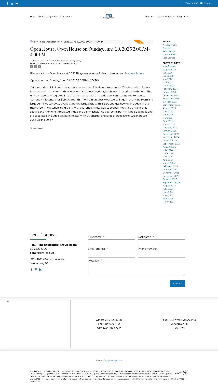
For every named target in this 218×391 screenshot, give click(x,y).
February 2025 (170, 127)
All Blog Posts (169, 45)
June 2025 (168, 114)
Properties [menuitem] (65, 16)
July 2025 (167, 111)
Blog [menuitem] (179, 16)
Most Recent (169, 66)
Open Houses (169, 54)
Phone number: (147, 248)
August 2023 (169, 185)
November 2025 (171, 98)
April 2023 (168, 198)
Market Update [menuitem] (165, 16)
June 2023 (168, 192)
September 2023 (171, 182)
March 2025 (169, 124)
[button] (189, 3)
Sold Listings (169, 58)
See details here (134, 73)
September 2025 (171, 105)
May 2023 (167, 195)
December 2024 (171, 134)
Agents (166, 48)
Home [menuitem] (33, 16)
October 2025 (170, 102)
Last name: (145, 236)
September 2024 (171, 144)
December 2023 (171, 173)
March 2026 (169, 85)
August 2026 (169, 69)
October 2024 (170, 140)
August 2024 (169, 147)
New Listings (169, 51)
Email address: (97, 248)
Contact (208, 3)
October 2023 (170, 179)
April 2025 (168, 121)
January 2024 (169, 169)
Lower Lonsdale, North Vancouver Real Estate (58, 63)
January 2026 (169, 92)
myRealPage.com (114, 360)
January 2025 (169, 131)
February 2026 (170, 89)
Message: (94, 260)
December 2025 (171, 95)
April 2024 (168, 160)
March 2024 (169, 163)
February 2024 (170, 166)
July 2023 (168, 189)
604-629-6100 (191, 3)
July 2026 (167, 73)
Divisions (149, 16)
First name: (95, 236)
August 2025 (169, 108)
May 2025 (167, 118)
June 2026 (168, 76)
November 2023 (171, 176)
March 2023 (169, 202)
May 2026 (167, 79)
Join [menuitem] (186, 16)
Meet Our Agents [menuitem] (47, 16)
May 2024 (167, 156)
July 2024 (168, 150)
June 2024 (168, 153)
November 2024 (171, 137)
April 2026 (168, 82)
